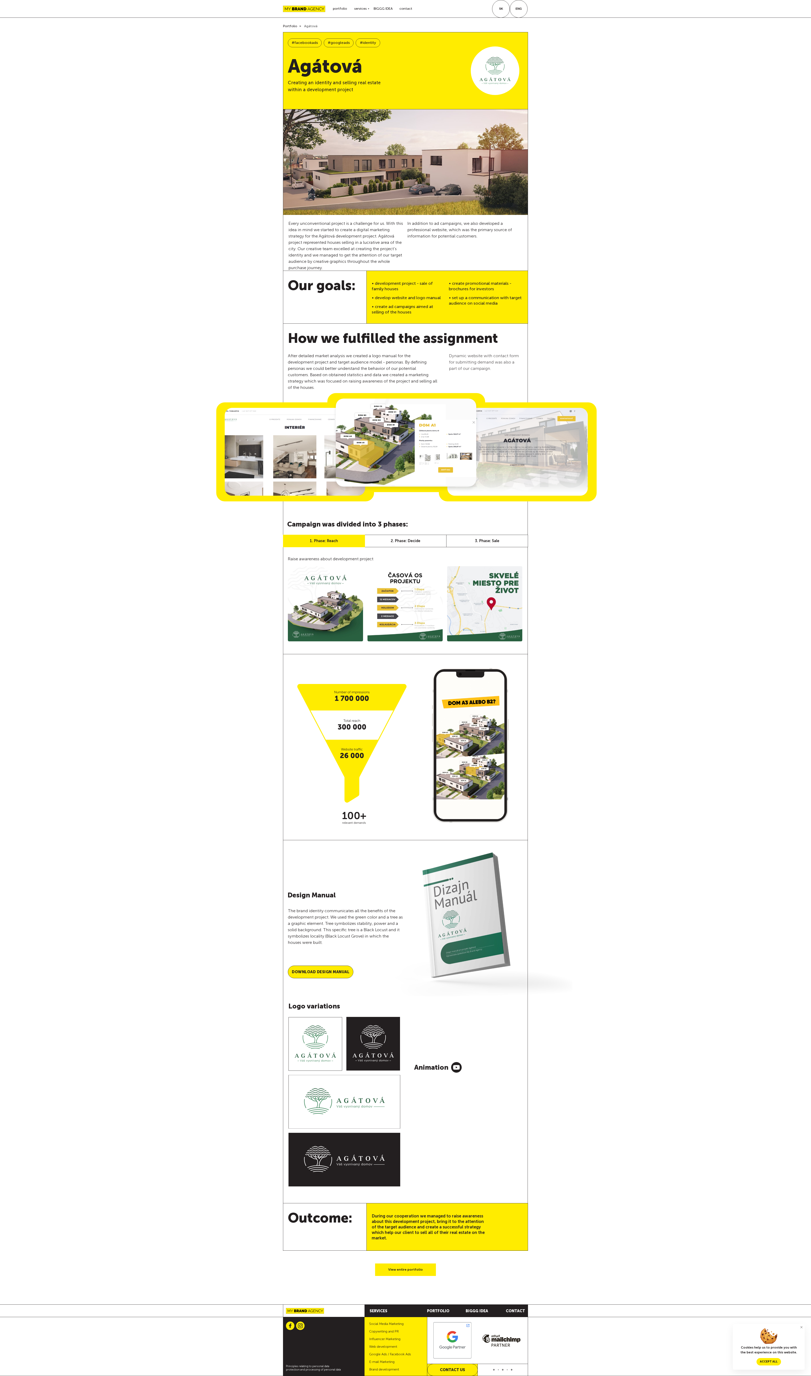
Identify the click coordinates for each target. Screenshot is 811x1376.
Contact (515, 1311)
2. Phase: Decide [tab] (405, 541)
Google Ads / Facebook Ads (390, 1354)
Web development (383, 1347)
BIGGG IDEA (383, 9)
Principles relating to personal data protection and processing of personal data (313, 1368)
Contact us (452, 1370)
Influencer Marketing (384, 1339)
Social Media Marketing (386, 1324)
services (360, 9)
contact (405, 9)
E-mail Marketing (382, 1362)
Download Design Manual (320, 972)
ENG (519, 8)
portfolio (340, 9)
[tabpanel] (405, 600)
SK (501, 8)
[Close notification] (801, 1327)
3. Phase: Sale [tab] (487, 541)
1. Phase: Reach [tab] (324, 541)
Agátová (310, 26)
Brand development (384, 1369)
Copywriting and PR (384, 1331)
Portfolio (290, 26)
